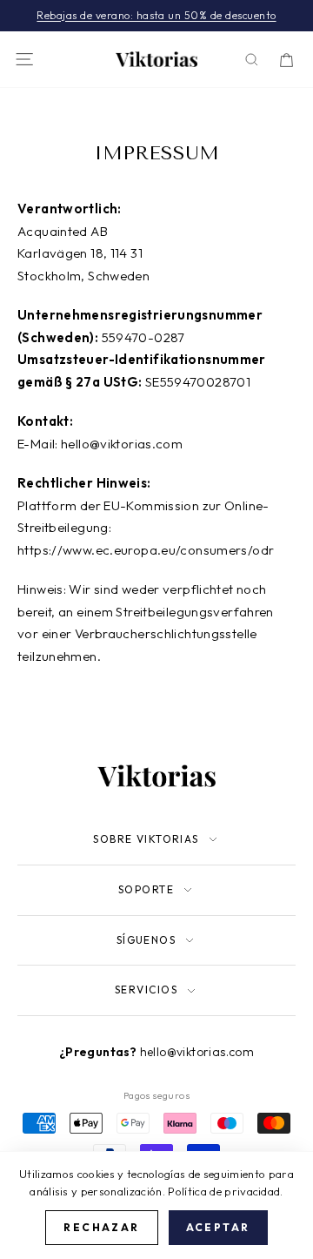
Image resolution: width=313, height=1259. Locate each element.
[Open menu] (24, 59)
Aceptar (218, 1227)
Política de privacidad (224, 1191)
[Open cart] (286, 59)
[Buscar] (251, 59)
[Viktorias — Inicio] (156, 59)
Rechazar (101, 1227)
